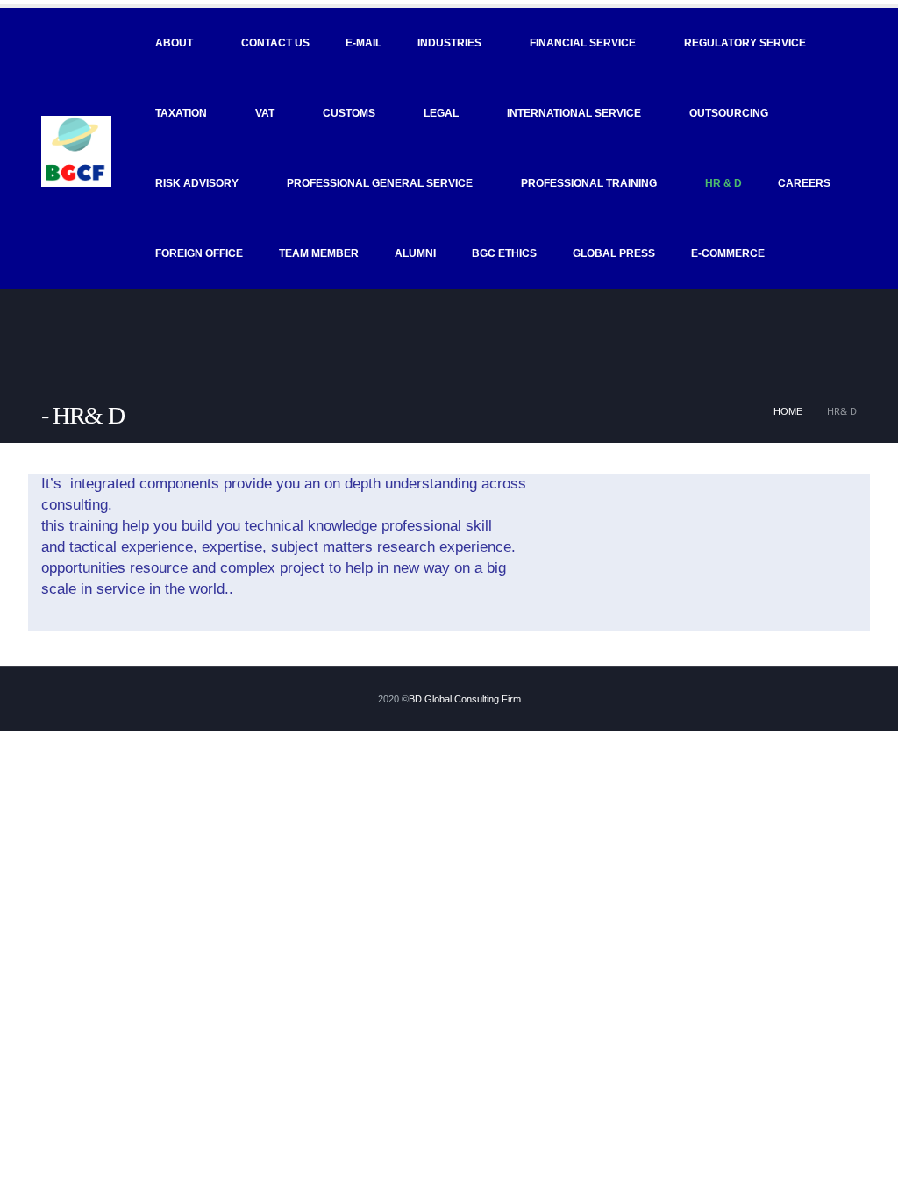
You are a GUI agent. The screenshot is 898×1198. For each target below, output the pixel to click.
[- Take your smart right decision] (76, 151)
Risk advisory (197, 183)
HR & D (723, 183)
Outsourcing (728, 113)
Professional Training (589, 183)
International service (574, 113)
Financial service (583, 43)
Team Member (319, 253)
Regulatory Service (745, 43)
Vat (264, 113)
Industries (449, 43)
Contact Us (275, 43)
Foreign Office (199, 253)
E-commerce (728, 253)
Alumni (415, 253)
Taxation (181, 113)
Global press (614, 253)
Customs (349, 113)
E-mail (363, 43)
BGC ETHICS (504, 253)
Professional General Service (380, 183)
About (174, 43)
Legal (441, 113)
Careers (804, 183)
